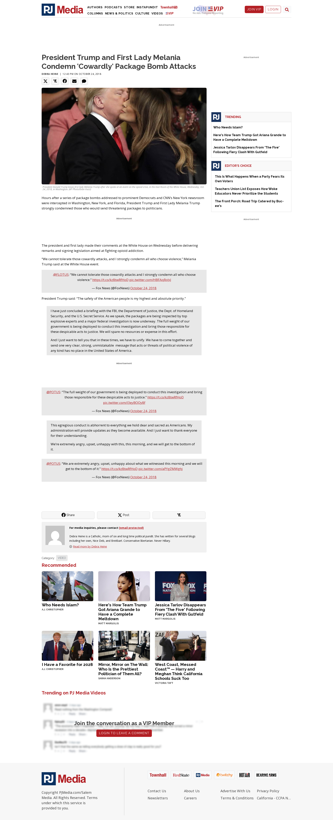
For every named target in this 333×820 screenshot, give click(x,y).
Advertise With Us (235, 791)
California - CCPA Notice (274, 798)
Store (129, 7)
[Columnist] (56, 535)
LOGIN (273, 9)
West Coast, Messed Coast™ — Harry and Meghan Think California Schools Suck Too (179, 671)
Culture (142, 13)
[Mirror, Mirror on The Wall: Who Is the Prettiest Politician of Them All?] (124, 645)
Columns (95, 13)
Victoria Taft (164, 683)
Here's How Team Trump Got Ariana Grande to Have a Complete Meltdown (122, 611)
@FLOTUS (61, 274)
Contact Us (157, 791)
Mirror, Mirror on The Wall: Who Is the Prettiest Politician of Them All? (123, 669)
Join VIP (254, 9)
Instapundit (147, 7)
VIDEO (62, 557)
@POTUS (53, 392)
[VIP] (169, 13)
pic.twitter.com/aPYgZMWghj (160, 469)
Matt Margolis (108, 623)
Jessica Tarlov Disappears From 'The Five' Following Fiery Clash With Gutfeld (180, 609)
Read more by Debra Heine (90, 546)
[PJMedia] (62, 9)
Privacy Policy (268, 791)
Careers (190, 798)
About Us (192, 791)
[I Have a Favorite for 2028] (67, 645)
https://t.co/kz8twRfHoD (110, 280)
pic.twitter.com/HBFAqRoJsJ (150, 280)
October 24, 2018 (143, 288)
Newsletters (158, 798)
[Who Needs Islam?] (67, 585)
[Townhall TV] (170, 7)
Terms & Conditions (237, 798)
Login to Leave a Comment (124, 733)
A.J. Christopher (52, 609)
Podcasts (113, 7)
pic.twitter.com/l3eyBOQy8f (124, 402)
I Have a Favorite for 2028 (67, 664)
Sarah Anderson (109, 678)
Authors (95, 7)
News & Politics (119, 13)
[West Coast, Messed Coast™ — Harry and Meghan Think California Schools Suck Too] (180, 645)
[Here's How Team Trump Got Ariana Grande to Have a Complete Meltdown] (124, 585)
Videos (157, 13)
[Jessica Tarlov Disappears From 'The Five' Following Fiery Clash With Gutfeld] (180, 585)
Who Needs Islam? (60, 604)
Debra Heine (50, 74)
